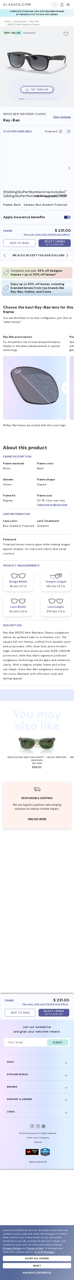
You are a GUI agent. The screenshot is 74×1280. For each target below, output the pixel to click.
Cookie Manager (44, 1251)
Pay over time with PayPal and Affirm (47, 234)
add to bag (19, 243)
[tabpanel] (37, 66)
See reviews (62, 117)
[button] (54, 505)
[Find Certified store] (32, 1152)
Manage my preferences (37, 1272)
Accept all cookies (37, 1258)
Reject (37, 1265)
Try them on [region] (39, 89)
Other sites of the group (38, 1137)
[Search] (54, 4)
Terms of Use (35, 1248)
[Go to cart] (61, 4)
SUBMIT (58, 1042)
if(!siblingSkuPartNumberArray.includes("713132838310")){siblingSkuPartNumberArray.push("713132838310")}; (19, 194)
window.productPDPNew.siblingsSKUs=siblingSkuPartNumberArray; (51, 196)
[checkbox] (67, 217)
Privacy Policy (12, 1248)
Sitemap (38, 1142)
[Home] (17, 4)
